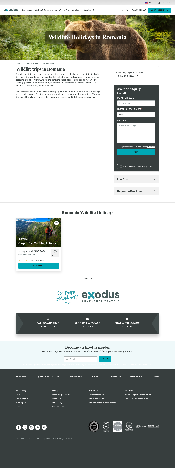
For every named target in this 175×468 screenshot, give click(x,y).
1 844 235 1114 (137, 10)
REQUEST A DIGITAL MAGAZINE (48, 377)
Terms (145, 365)
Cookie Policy (57, 403)
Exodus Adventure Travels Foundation (102, 403)
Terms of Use (93, 391)
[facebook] (18, 427)
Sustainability (21, 391)
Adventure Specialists (96, 395)
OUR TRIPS (96, 377)
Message (122, 120)
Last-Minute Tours (62, 10)
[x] (25, 427)
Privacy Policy (137, 365)
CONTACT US (21, 377)
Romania (26, 63)
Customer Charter (58, 407)
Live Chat (123, 179)
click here (151, 147)
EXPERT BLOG (115, 377)
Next (136, 152)
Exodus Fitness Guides (96, 399)
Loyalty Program (22, 399)
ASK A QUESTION (158, 10)
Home (18, 63)
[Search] (122, 10)
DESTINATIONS (136, 377)
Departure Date (125, 98)
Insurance (19, 407)
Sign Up (105, 359)
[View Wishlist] (127, 10)
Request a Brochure (129, 191)
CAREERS (155, 377)
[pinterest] (37, 427)
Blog (95, 10)
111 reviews (39, 261)
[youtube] (44, 427)
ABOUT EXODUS (76, 377)
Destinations (27, 10)
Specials (87, 10)
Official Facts (56, 399)
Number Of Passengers (129, 109)
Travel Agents (21, 403)
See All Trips (87, 279)
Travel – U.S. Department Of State (137, 399)
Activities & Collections (43, 10)
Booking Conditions (59, 391)
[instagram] (31, 427)
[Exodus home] (11, 10)
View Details (39, 266)
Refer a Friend (130, 391)
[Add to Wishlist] (56, 223)
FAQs (18, 395)
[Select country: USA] (148, 2)
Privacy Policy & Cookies (61, 395)
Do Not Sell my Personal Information (138, 395)
